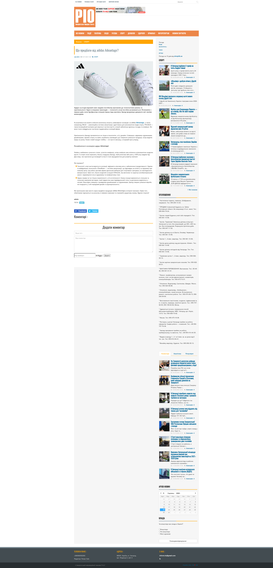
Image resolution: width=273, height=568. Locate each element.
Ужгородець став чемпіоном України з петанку (184, 142)
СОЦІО (106, 33)
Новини (79, 42)
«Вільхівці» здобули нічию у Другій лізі (183, 82)
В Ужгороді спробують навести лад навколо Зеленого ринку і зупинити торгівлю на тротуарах (183, 395)
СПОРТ (122, 33)
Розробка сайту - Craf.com (190, 565)
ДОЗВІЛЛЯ (131, 33)
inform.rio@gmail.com (167, 555)
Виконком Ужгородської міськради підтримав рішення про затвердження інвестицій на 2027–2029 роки (183, 455)
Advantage (140, 122)
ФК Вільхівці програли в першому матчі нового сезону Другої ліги (175, 97)
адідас (82, 202)
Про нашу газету (101, 2)
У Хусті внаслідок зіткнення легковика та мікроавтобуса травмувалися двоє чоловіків (181, 439)
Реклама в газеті (89, 2)
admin (78, 57)
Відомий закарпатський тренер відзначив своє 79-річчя (182, 127)
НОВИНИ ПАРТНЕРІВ (179, 33)
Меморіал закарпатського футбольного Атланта (180, 175)
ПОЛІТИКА (97, 33)
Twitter (94, 211)
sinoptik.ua (178, 56)
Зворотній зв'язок (114, 2)
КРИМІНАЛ (151, 33)
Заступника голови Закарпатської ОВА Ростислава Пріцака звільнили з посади (183, 423)
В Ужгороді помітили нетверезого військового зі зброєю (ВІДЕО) (183, 470)
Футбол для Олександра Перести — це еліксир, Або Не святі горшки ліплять (184, 111)
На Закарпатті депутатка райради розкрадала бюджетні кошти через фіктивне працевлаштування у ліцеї (183, 363)
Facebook (82, 211)
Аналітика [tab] (177, 354)
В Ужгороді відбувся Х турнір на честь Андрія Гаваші (182, 66)
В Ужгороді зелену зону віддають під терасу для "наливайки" (184, 409)
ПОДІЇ (89, 33)
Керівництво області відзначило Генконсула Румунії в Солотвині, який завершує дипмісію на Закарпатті (182, 379)
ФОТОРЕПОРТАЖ (163, 33)
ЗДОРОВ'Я (141, 33)
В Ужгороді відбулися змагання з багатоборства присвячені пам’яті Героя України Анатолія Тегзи (183, 159)
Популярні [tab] (189, 354)
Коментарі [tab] (165, 354)
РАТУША (114, 33)
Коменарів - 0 (190, 77)
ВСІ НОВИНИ (80, 33)
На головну (78, 2)
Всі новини (193, 190)
